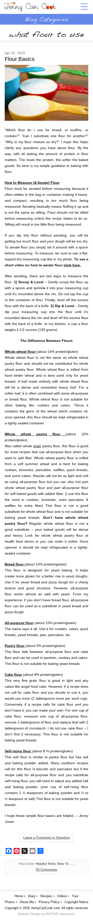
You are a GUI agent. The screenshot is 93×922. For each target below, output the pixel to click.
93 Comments (46, 870)
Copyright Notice (76, 902)
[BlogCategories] (46, 19)
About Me (27, 902)
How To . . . (66, 864)
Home (19, 896)
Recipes (46, 896)
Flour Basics (19, 59)
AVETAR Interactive (60, 914)
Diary (31, 896)
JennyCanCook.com (45, 908)
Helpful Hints (46, 864)
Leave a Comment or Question (46, 838)
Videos (62, 896)
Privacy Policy (49, 902)
